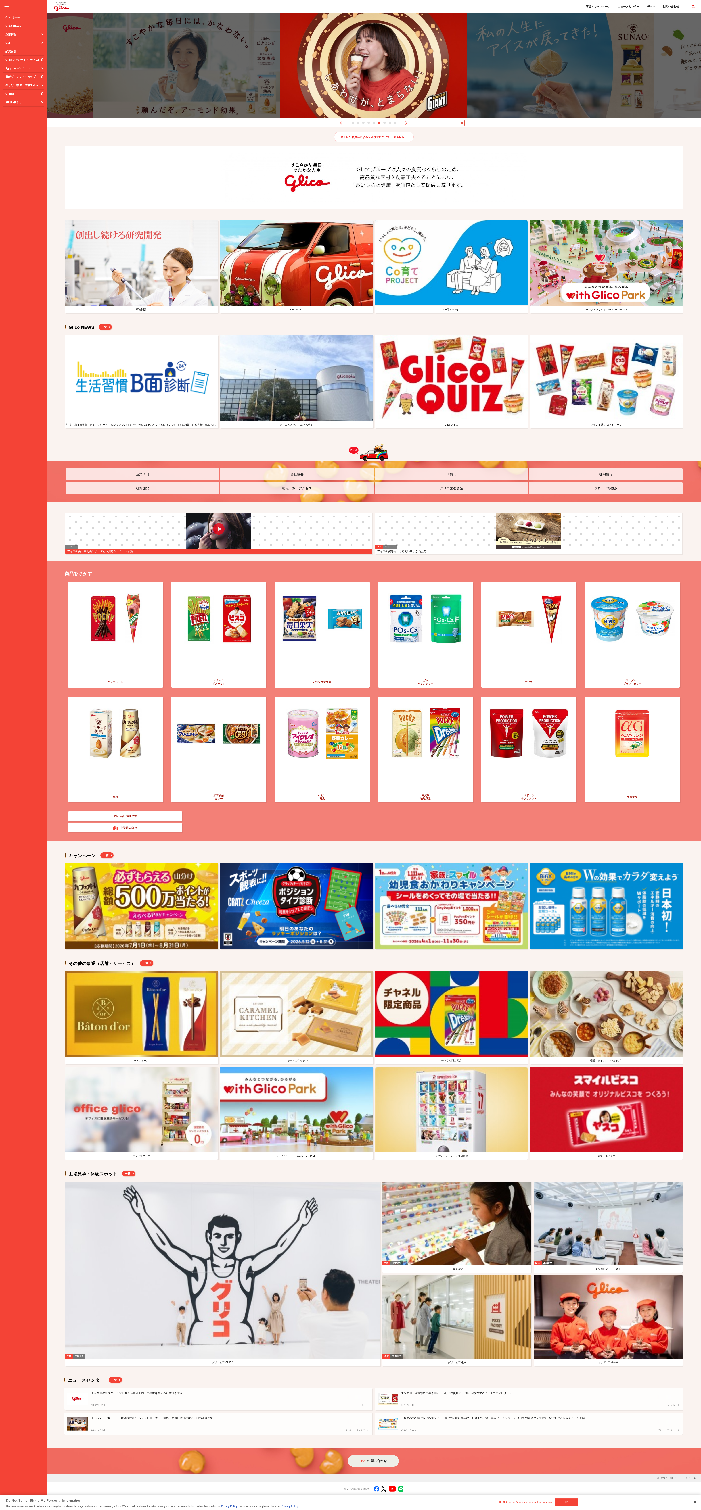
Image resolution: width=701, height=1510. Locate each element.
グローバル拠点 (605, 488)
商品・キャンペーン (598, 6)
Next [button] (406, 123)
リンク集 (692, 1478)
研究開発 (142, 488)
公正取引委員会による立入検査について (374, 137)
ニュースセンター (629, 6)
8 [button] (390, 123)
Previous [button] (341, 123)
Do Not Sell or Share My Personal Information (525, 1502)
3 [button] (363, 123)
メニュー (6, 6)
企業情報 (142, 474)
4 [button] (368, 123)
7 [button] (384, 123)
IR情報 (451, 474)
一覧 (104, 326)
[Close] (695, 1502)
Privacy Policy (229, 1506)
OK (566, 1502)
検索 (693, 6)
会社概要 (297, 474)
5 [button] (374, 123)
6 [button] (379, 123)
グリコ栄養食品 (451, 488)
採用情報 (605, 474)
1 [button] (353, 123)
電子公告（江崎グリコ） (670, 1478)
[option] (186, 65)
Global (651, 6)
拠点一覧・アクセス (297, 488)
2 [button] (358, 123)
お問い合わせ (671, 6)
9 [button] (395, 123)
